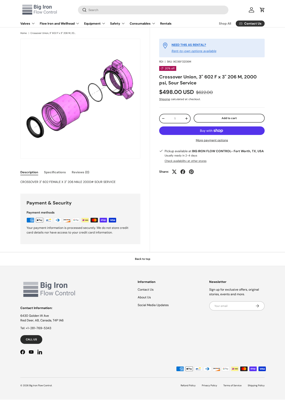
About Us (144, 297)
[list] (80, 98)
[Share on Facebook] (183, 171)
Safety (115, 23)
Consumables (140, 23)
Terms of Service (232, 385)
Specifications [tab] (55, 172)
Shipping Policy (256, 385)
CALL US (31, 339)
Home (23, 33)
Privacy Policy (209, 385)
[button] (262, 10)
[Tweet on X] (174, 171)
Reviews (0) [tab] (80, 172)
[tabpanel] (80, 182)
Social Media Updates (153, 305)
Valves (25, 23)
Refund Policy (188, 385)
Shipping (164, 99)
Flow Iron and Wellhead (57, 23)
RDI (161, 61)
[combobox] (153, 10)
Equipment (92, 23)
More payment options (212, 140)
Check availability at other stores (185, 161)
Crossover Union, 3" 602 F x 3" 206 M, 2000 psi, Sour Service (53, 33)
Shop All (225, 23)
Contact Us (146, 290)
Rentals (166, 23)
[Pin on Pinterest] (191, 171)
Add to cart (229, 118)
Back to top (142, 259)
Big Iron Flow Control (40, 385)
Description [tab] (29, 172)
